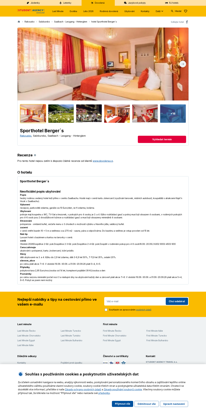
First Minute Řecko (112, 330)
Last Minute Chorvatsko (29, 335)
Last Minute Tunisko (70, 335)
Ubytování (129, 11)
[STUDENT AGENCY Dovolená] (30, 11)
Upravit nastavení (174, 404)
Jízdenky (35, 3)
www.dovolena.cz (103, 160)
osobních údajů (143, 309)
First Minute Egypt (112, 340)
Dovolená (100, 3)
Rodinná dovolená (109, 11)
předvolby (104, 393)
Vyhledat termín (162, 139)
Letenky (67, 3)
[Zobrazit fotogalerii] (103, 64)
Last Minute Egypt (26, 340)
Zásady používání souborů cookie (123, 389)
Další (158, 11)
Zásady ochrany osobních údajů (83, 389)
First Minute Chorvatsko (114, 335)
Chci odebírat (177, 301)
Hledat (178, 11)
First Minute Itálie (154, 330)
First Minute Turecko (156, 335)
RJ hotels (173, 3)
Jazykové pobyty (137, 3)
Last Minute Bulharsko (71, 340)
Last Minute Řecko (26, 330)
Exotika (73, 11)
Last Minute (57, 11)
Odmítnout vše (147, 404)
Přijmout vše (122, 403)
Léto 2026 (88, 11)
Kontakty (145, 11)
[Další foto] (183, 64)
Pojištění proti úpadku (71, 362)
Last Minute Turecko (71, 330)
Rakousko (25, 135)
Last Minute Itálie (25, 345)
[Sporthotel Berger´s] (33, 113)
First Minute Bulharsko (157, 340)
